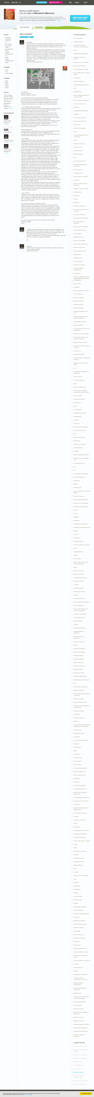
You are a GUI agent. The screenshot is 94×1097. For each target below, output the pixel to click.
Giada (75, 140)
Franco (75, 513)
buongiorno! (77, 480)
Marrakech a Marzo (79, 927)
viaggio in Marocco (79, 551)
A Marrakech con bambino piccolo (80, 956)
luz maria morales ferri (80, 161)
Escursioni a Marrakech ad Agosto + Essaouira (81, 338)
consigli (76, 893)
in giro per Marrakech (79, 477)
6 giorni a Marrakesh (79, 605)
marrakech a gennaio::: (80, 938)
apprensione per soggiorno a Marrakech (81, 1013)
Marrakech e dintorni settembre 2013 (79, 1076)
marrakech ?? (77, 402)
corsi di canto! (77, 764)
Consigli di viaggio (78, 541)
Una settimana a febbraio (80, 1055)
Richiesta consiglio (79, 699)
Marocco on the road (79, 247)
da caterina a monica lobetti (81, 740)
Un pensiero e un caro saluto (81, 62)
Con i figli (76, 420)
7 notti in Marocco (78, 294)
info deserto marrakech (80, 117)
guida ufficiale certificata (80, 321)
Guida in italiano (78, 1005)
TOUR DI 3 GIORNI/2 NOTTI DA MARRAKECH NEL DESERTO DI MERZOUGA (82, 278)
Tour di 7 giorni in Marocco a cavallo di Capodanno (81, 609)
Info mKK (76, 451)
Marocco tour (77, 283)
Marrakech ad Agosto (79, 666)
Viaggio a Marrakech (79, 354)
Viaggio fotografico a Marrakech (79, 632)
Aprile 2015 (77, 754)
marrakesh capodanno (80, 785)
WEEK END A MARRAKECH (81, 53)
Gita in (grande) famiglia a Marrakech (80, 165)
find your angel (55, 2)
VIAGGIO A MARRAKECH (80, 676)
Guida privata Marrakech (80, 230)
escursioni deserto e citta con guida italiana (81, 329)
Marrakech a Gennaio (79, 265)
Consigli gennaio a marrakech (81, 830)
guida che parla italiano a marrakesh (80, 989)
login (70, 2)
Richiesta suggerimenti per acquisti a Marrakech (81, 317)
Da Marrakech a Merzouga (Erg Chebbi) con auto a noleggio (82, 725)
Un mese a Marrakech (79, 104)
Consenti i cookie (86, 1093)
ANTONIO (76, 114)
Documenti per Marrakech (80, 1027)
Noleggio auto (77, 254)
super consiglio (78, 395)
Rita (75, 157)
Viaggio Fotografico (79, 655)
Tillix (75, 88)
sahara (75, 844)
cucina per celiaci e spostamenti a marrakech (80, 978)
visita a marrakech (79, 1072)
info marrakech (78, 730)
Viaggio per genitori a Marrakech (79, 1035)
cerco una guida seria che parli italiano (82, 491)
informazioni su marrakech (81, 524)
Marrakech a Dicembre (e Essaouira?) (80, 793)
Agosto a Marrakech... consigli (82, 841)
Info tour (76, 510)
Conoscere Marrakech (79, 771)
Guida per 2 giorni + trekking (81, 188)
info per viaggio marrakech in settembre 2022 (81, 96)
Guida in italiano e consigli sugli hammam (82, 358)
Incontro (76, 971)
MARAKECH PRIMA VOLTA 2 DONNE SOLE (81, 808)
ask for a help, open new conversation (80, 18)
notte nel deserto (78, 261)
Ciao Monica (77, 714)
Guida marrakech (78, 621)
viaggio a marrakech (79, 1021)
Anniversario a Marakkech (81, 686)
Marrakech (76, 195)
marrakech (76, 180)
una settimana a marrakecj (81, 473)
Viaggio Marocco (78, 150)
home (7, 2)
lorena (75, 548)
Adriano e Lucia (78, 147)
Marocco (76, 721)
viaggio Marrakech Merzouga (81, 85)
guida (75, 383)
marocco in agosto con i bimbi (81, 544)
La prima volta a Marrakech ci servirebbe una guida (81, 997)
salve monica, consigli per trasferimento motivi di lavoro (81, 391)
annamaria (76, 520)
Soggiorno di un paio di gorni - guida (81, 363)
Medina (75, 484)
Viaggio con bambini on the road (81, 312)
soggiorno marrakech (79, 143)
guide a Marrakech (78, 662)
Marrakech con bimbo (79, 652)
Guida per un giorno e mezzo (81, 952)
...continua (11, 108)
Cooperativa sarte (78, 967)
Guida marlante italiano (80, 1002)
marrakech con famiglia (80, 614)
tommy (75, 823)
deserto (76, 199)
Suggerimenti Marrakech (80, 948)
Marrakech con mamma (80, 851)
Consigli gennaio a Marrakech (81, 797)
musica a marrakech (79, 641)
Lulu (75, 368)
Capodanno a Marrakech (80, 413)
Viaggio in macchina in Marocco (79, 58)
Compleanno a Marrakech (80, 906)
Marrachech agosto (79, 690)
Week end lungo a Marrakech (81, 290)
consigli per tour (78, 173)
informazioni (77, 538)
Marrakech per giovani (79, 920)
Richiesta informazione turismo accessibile (82, 694)
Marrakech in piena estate (80, 342)
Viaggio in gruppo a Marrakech (82, 1024)
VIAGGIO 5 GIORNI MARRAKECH (78, 269)
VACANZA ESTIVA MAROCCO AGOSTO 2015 (81, 706)
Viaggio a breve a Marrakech (81, 1080)
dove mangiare (78, 233)
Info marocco (77, 945)
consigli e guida (78, 757)
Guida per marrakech (79, 673)
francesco (76, 743)
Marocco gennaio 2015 (80, 775)
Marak (75, 750)
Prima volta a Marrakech (80, 121)
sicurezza (76, 584)
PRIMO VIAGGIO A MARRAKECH (78, 983)
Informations (39, 27)
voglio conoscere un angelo (81, 875)
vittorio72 (76, 882)
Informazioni (77, 78)
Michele (76, 531)
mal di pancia (77, 827)
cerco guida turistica (79, 1065)
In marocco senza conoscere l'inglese (81, 1050)
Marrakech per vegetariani (81, 506)
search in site (42, 2)
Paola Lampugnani (78, 38)
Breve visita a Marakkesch (81, 244)
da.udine (76, 624)
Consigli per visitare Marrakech (82, 527)
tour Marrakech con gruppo (81, 69)
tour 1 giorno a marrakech (80, 768)
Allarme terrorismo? (79, 570)
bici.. (75, 466)
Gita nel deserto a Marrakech (81, 100)
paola (75, 847)
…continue (58, 20)
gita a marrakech (78, 169)
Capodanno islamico (79, 659)
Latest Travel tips (24, 27)
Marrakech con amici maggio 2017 (81, 459)
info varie (76, 964)
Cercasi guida (77, 761)
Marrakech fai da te (79, 1008)
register (77, 2)
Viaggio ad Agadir (78, 154)
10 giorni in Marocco (79, 81)
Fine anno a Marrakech (80, 387)
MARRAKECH (77, 91)
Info (75, 434)
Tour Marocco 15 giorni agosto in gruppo (82, 346)
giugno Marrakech (78, 669)
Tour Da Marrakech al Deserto (81, 602)
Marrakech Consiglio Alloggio (81, 913)
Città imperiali (77, 487)
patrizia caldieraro (78, 865)
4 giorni (76, 645)
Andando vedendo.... (79, 304)
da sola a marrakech (79, 718)
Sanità (75, 567)
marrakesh (76, 804)
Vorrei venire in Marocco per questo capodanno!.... (81, 563)
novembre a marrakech (80, 820)
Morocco (31, 37)
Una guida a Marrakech (80, 214)
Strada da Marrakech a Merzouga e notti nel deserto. (81, 46)
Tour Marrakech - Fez (79, 463)
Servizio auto (77, 273)
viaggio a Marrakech (79, 733)
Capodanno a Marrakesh (80, 577)
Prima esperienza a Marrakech (82, 960)
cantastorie (77, 737)
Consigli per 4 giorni (79, 858)
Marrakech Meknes (79, 301)
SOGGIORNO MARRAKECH (81, 110)
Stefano (76, 555)
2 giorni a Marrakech (79, 617)
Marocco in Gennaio (79, 297)
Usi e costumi (77, 558)
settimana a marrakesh (80, 444)
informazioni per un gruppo (81, 176)
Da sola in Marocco (79, 934)
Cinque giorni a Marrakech (80, 974)
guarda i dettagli (28, 1094)
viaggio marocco (78, 258)
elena (75, 879)
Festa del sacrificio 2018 (80, 1046)
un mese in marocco (79, 496)
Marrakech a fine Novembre (81, 801)
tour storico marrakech (80, 430)
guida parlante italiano (79, 591)
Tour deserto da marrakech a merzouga (81, 210)
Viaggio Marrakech (79, 41)
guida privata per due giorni (81, 218)
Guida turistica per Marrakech (81, 680)
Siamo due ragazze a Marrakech (79, 222)
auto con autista (78, 376)
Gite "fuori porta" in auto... (80, 813)
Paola (75, 50)
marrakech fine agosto (80, 837)
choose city (15, 2)
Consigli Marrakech (24, 37)
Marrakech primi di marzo (80, 924)
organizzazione (78, 416)
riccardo (76, 534)
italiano (85, 2)
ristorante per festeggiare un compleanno (81, 372)
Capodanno (77, 778)
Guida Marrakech (78, 447)
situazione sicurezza (79, 711)
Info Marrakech (78, 192)
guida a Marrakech (78, 325)
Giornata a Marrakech (79, 648)
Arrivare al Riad (78, 896)
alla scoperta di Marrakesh (81, 499)
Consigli (76, 816)
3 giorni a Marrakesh (79, 399)
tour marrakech (78, 409)
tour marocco (77, 124)
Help (75, 406)
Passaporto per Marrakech (81, 1031)
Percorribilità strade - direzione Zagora (82, 73)
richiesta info (77, 889)
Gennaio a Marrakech (79, 380)
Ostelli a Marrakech (79, 588)
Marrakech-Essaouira (79, 437)
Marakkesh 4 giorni (79, 581)
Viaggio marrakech (79, 237)
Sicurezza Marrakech (79, 598)
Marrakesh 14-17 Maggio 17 (81, 427)
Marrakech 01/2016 (79, 574)
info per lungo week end (80, 251)
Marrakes (76, 854)
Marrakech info (78, 1061)
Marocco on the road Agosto (81, 503)
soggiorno (76, 517)
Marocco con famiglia (79, 240)
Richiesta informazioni (79, 66)
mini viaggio (77, 931)
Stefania (76, 595)
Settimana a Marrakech (80, 206)
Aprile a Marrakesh (79, 910)
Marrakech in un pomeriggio (81, 333)
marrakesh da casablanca (80, 1058)
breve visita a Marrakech (80, 702)
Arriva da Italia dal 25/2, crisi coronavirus (81, 135)
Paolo (75, 131)
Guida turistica (77, 747)
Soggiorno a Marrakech (80, 1084)
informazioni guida (78, 308)
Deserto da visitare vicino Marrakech (80, 184)
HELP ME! (76, 107)
